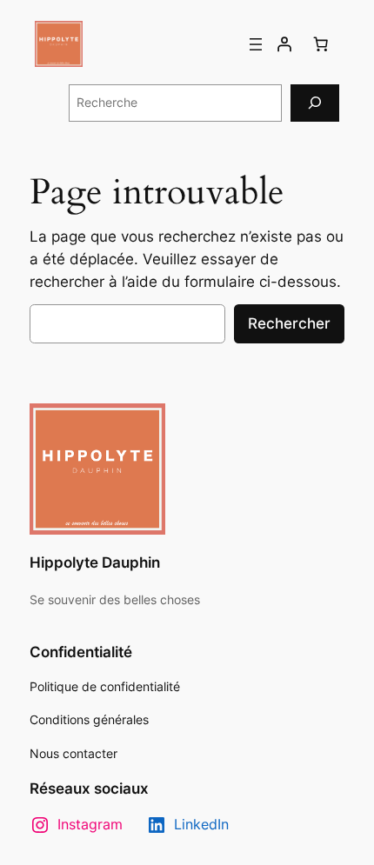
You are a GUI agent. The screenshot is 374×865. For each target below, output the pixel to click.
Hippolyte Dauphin (95, 562)
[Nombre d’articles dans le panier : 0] (321, 44)
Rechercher (289, 323)
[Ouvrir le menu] (255, 44)
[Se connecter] (284, 44)
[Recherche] (315, 103)
